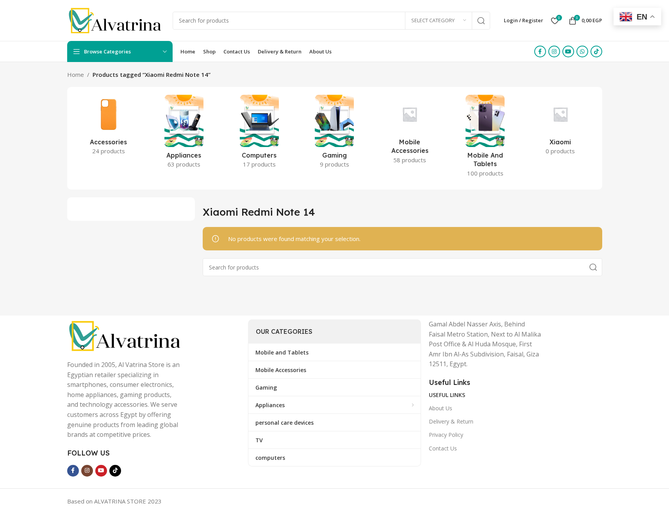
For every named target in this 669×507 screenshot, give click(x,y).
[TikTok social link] (596, 51)
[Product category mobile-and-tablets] (485, 138)
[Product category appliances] (184, 134)
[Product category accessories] (109, 127)
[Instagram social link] (554, 51)
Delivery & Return (451, 421)
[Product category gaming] (334, 134)
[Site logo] (116, 20)
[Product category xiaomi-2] (560, 127)
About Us (440, 408)
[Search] (481, 21)
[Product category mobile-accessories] (410, 131)
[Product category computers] (259, 134)
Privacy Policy (446, 434)
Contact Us (443, 448)
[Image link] (125, 335)
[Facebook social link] (540, 51)
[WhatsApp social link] (582, 51)
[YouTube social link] (568, 51)
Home (75, 74)
